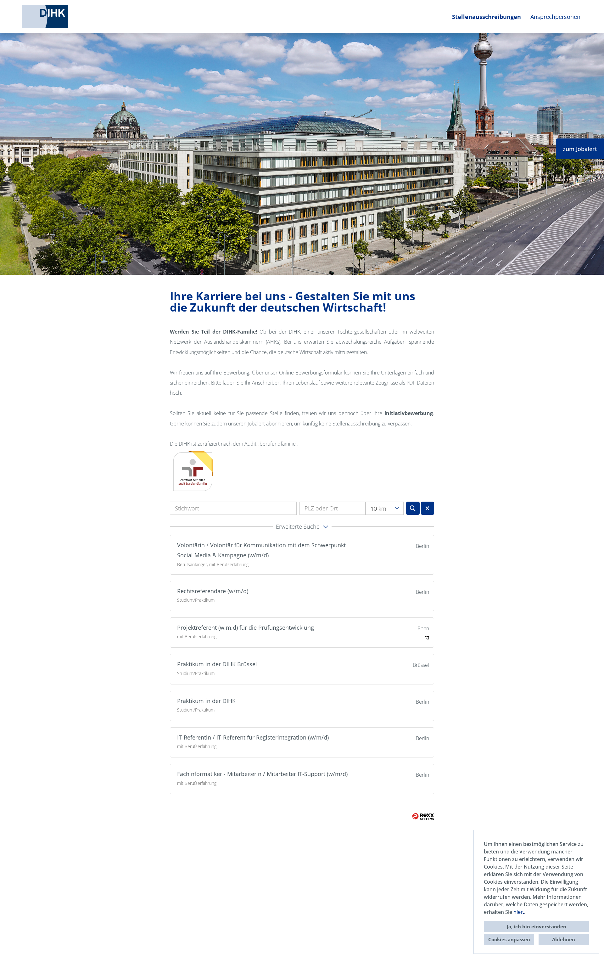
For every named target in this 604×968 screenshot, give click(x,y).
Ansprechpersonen (555, 16)
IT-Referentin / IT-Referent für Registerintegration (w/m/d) (253, 737)
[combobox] (385, 508)
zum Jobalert (580, 149)
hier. (518, 912)
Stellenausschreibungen (486, 16)
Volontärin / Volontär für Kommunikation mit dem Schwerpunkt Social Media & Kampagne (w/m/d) (261, 550)
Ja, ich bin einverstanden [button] (536, 926)
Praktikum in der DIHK (206, 701)
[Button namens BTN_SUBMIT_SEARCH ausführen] (413, 508)
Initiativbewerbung (408, 413)
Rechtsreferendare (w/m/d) (212, 591)
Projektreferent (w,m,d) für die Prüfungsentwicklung (245, 627)
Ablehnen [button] (563, 939)
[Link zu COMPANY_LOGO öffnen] (45, 16)
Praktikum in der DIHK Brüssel (217, 664)
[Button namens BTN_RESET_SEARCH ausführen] (427, 508)
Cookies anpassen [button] (509, 939)
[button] (302, 526)
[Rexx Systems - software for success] (423, 816)
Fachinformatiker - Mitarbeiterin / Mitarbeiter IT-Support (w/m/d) (262, 774)
